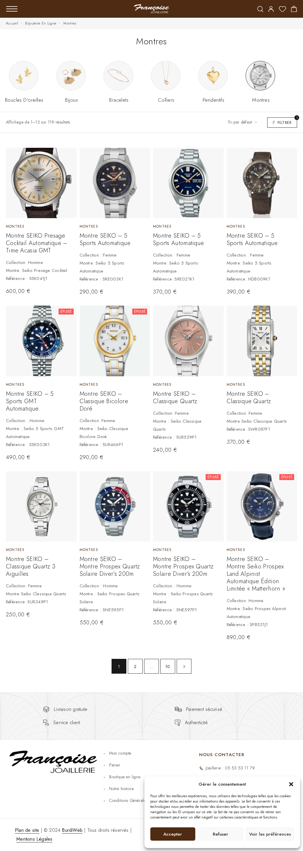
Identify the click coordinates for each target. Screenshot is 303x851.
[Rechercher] (260, 9)
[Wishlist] (282, 10)
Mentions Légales (34, 839)
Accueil (12, 23)
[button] (291, 784)
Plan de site (27, 830)
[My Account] (271, 9)
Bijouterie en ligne (40, 23)
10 (167, 667)
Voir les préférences (270, 834)
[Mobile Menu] (12, 9)
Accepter (172, 834)
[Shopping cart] (294, 10)
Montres (15, 226)
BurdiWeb (72, 830)
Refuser (220, 834)
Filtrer (287, 121)
